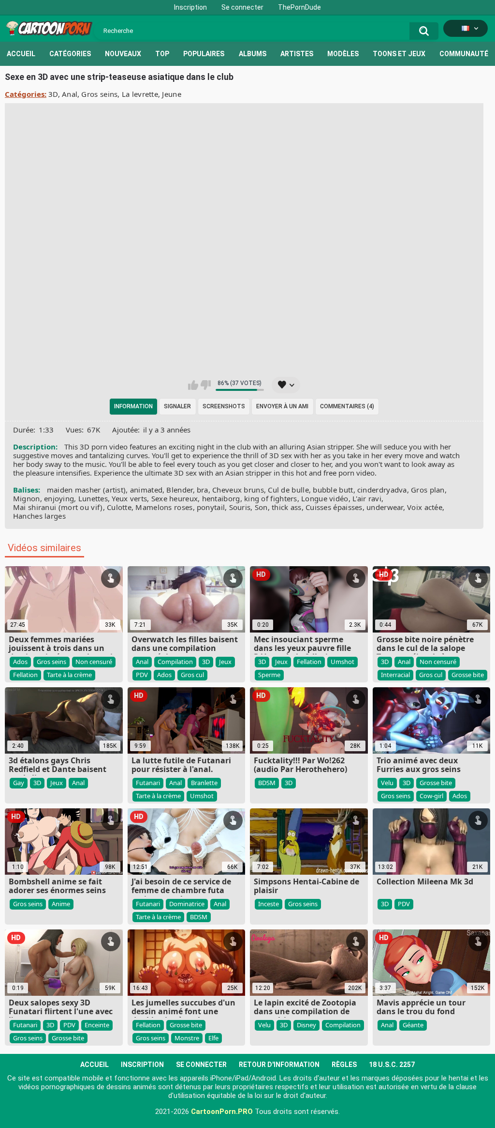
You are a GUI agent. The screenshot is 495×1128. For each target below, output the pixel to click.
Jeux (225, 661)
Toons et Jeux (399, 54)
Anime (61, 903)
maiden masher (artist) (86, 489)
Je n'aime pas (206, 385)
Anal (69, 94)
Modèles (343, 54)
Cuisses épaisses (334, 507)
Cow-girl (431, 795)
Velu (387, 782)
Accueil (21, 54)
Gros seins (99, 94)
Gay (18, 782)
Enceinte (97, 1024)
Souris (240, 507)
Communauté (463, 54)
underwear (384, 507)
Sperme (269, 674)
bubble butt (333, 489)
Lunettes (93, 498)
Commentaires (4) (347, 406)
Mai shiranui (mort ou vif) (58, 507)
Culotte (119, 507)
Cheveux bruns (238, 489)
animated (146, 489)
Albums (252, 54)
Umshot (342, 661)
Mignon (26, 498)
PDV (142, 674)
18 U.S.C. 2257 (392, 1064)
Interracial (395, 674)
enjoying (59, 498)
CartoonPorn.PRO (222, 1111)
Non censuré (93, 661)
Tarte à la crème (69, 674)
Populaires (203, 54)
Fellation (25, 674)
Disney (306, 1024)
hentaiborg (221, 498)
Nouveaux (123, 54)
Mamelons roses (163, 507)
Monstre (187, 1038)
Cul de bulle (288, 489)
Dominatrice (186, 903)
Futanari (148, 782)
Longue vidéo (325, 498)
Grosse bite (467, 674)
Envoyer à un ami (282, 406)
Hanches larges (39, 515)
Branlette (204, 782)
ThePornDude (299, 7)
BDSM (267, 782)
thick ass (287, 507)
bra (202, 489)
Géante (413, 1024)
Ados (20, 661)
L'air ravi (366, 498)
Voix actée (424, 507)
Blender (179, 489)
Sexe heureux (174, 498)
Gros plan (428, 489)
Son (261, 507)
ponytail (211, 507)
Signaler (177, 406)
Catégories (70, 54)
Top (162, 54)
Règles (344, 1064)
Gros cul (192, 674)
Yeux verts (129, 498)
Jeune (171, 94)
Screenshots (224, 406)
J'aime (193, 385)
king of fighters (270, 498)
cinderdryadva (382, 489)
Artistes (296, 54)
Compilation (175, 661)
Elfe (213, 1038)
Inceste (268, 903)
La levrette (140, 94)
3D (53, 94)
